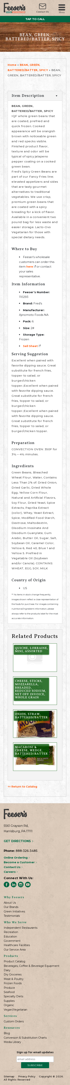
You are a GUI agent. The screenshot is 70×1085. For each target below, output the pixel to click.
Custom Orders (14, 1021)
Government (12, 941)
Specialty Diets (13, 996)
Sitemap (9, 1076)
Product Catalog (14, 961)
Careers (10, 872)
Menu (62, 12)
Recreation (11, 932)
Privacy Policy (26, 1076)
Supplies (9, 1001)
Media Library (12, 1042)
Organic (9, 1005)
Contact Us (42, 11)
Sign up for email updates (35, 1052)
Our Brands (11, 907)
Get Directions (18, 841)
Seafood (9, 992)
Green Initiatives (14, 911)
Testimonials (12, 915)
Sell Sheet (30, 346)
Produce (9, 987)
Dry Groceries (12, 974)
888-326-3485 (26, 851)
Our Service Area (15, 949)
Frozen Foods (13, 983)
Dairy (7, 970)
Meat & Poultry (14, 979)
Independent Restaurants (20, 927)
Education (10, 936)
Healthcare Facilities (17, 945)
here (29, 266)
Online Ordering (16, 857)
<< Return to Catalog (22, 786)
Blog (7, 1033)
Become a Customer (19, 862)
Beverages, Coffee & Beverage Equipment (31, 966)
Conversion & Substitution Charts (25, 1037)
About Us (10, 902)
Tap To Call (35, 19)
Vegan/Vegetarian (15, 1009)
